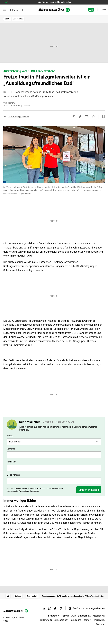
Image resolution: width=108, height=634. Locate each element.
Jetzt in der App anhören (18, 117)
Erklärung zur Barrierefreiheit (54, 620)
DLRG (7, 19)
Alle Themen (18, 19)
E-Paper (14, 10)
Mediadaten (99, 615)
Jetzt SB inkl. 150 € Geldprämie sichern (54, 2)
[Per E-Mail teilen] (86, 117)
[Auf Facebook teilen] (80, 117)
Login (103, 10)
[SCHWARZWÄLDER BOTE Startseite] (54, 10)
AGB (73, 615)
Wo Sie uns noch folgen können (89, 608)
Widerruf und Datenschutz (29, 491)
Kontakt (87, 620)
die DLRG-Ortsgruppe (21, 522)
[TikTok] (55, 608)
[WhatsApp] (49, 608)
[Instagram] (44, 608)
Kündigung (75, 620)
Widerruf (100, 624)
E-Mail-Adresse (13, 475)
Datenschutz (84, 615)
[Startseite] (8, 596)
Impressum (99, 620)
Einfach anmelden (89, 489)
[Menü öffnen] (4, 10)
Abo (91, 10)
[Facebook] (61, 608)
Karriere (65, 615)
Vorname (11, 449)
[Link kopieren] (73, 117)
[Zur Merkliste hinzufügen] (103, 117)
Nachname (11, 462)
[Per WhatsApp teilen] (93, 117)
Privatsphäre (53, 615)
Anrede (10, 436)
